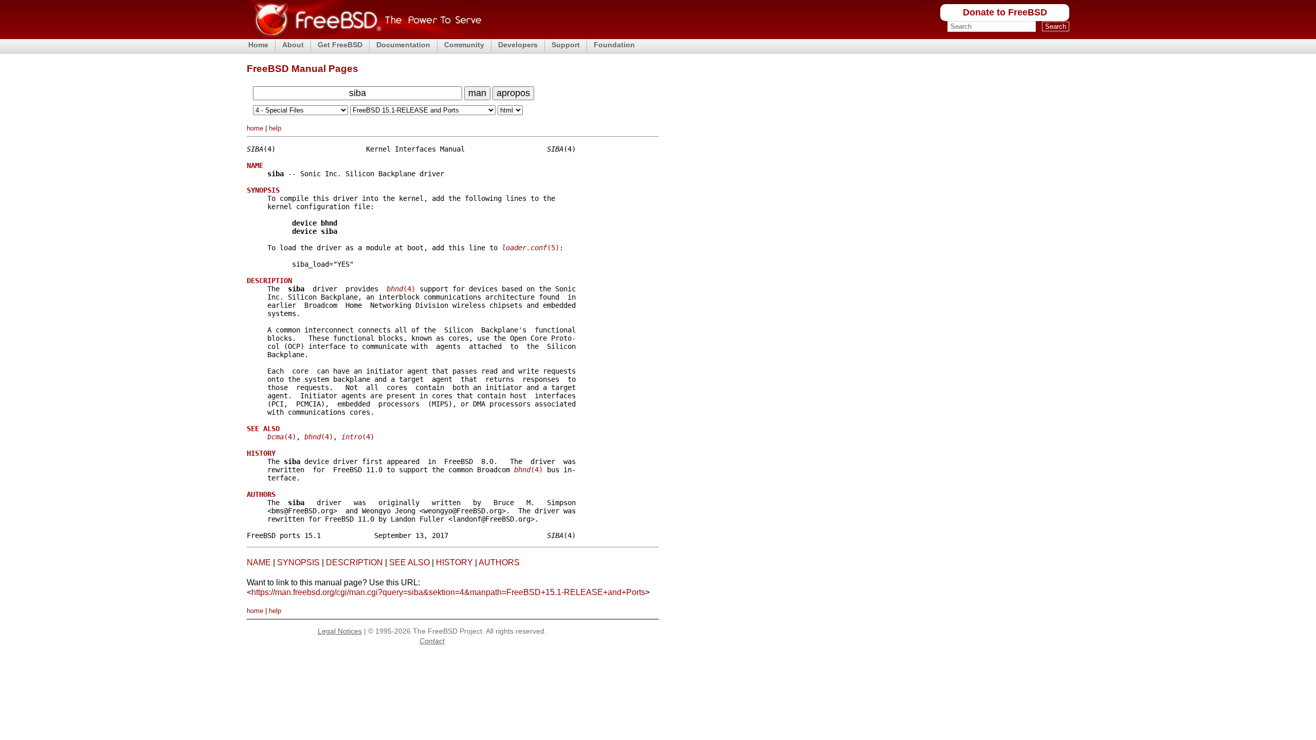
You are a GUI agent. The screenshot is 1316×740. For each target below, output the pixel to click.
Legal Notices (340, 631)
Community (464, 45)
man (477, 93)
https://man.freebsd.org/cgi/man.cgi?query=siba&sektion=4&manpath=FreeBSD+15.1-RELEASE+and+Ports (448, 592)
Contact (432, 641)
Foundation (614, 45)
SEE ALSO (409, 562)
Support (566, 45)
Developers (518, 45)
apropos (513, 93)
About (293, 45)
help (275, 128)
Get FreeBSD (340, 45)
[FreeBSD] (364, 35)
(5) (530, 248)
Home (258, 45)
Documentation (403, 45)
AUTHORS (499, 562)
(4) (401, 289)
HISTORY (454, 562)
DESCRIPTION (354, 562)
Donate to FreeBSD (1005, 12)
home (255, 128)
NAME (259, 562)
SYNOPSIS (298, 562)
